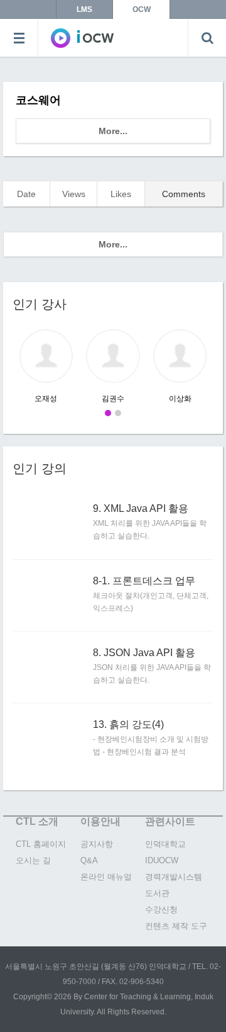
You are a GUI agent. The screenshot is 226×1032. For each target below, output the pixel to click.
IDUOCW (161, 860)
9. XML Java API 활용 (140, 509)
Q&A (89, 860)
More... (113, 131)
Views (73, 194)
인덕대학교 (165, 844)
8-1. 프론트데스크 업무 (144, 581)
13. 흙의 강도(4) (128, 725)
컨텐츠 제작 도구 (176, 926)
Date (26, 194)
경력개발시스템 (173, 877)
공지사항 (96, 844)
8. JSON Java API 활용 (144, 653)
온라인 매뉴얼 (106, 877)
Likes (120, 194)
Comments (183, 194)
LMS (84, 9)
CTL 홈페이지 (41, 844)
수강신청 (161, 909)
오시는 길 (33, 860)
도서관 (157, 893)
